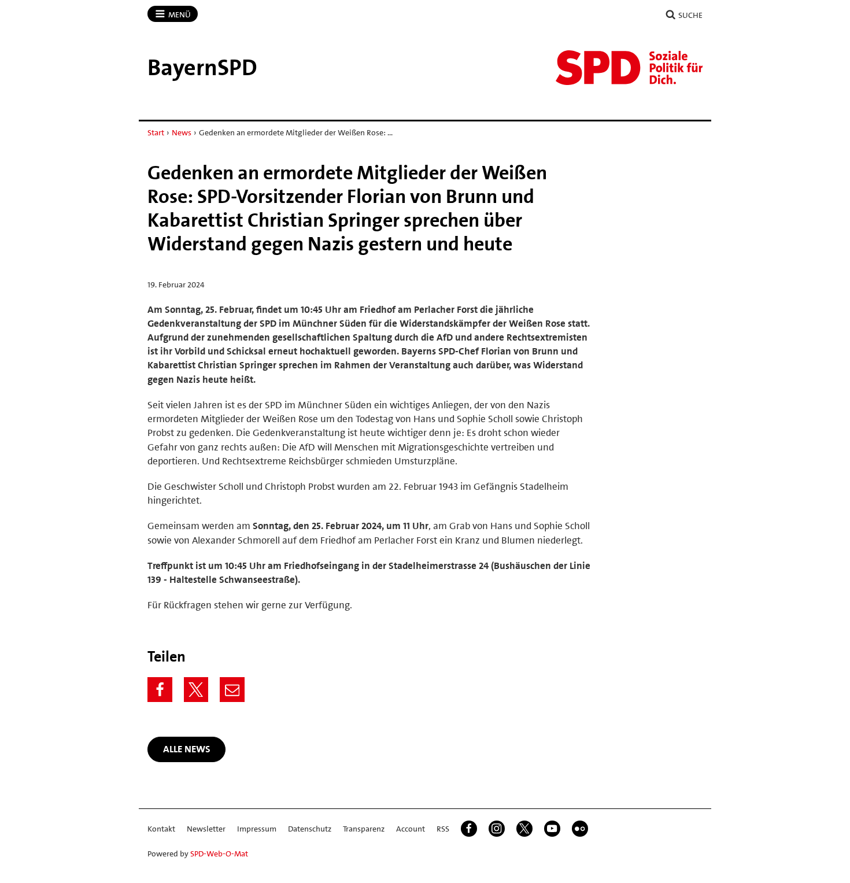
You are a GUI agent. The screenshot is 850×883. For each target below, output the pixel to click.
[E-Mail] (232, 689)
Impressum (256, 828)
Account (410, 828)
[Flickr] (580, 829)
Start (155, 132)
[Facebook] (159, 689)
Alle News (186, 748)
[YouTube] (552, 829)
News (181, 132)
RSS (443, 828)
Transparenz (364, 828)
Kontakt (161, 828)
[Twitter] (196, 689)
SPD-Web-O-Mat (219, 853)
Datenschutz (309, 828)
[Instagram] (497, 829)
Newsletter (206, 828)
